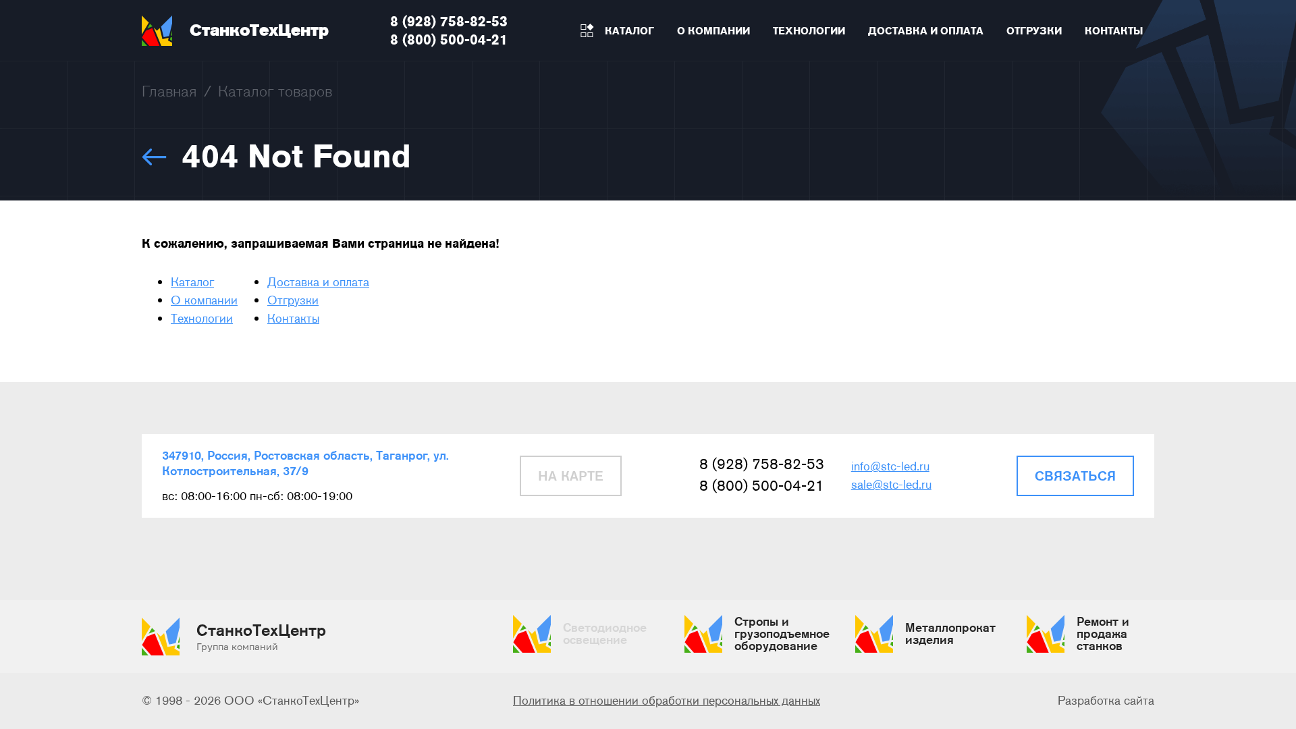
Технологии (202, 318)
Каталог (192, 282)
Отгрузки (293, 300)
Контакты (293, 318)
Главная (169, 91)
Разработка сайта (1106, 701)
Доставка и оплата (318, 282)
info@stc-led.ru (890, 466)
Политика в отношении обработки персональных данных (666, 701)
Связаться (1075, 476)
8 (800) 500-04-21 (449, 39)
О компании (204, 300)
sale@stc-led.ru (891, 485)
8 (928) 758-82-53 (449, 21)
